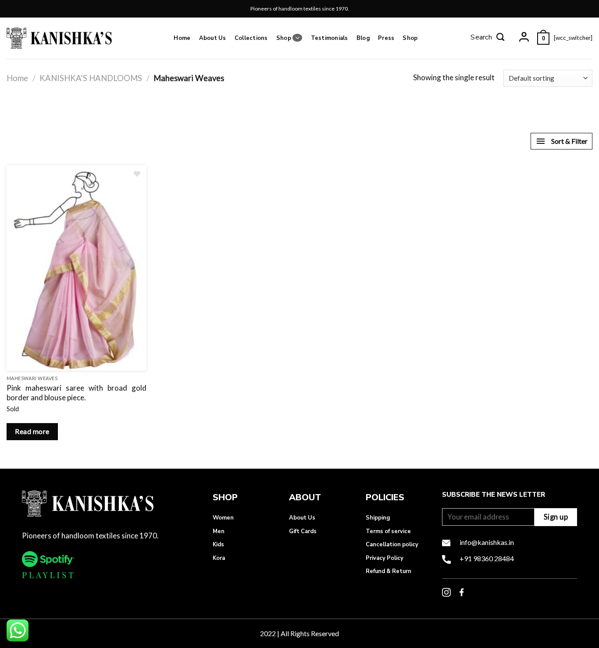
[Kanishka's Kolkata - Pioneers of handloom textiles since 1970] (59, 38)
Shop (283, 38)
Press (386, 38)
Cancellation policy (392, 544)
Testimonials (329, 38)
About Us (212, 38)
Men (219, 531)
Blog (363, 38)
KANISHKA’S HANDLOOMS (90, 78)
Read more (32, 431)
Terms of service (388, 531)
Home (182, 38)
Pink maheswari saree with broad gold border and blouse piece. (76, 392)
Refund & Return (388, 571)
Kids (218, 544)
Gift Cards (303, 531)
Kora (219, 558)
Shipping (378, 518)
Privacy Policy (384, 558)
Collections (251, 38)
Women (223, 518)
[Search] (488, 38)
